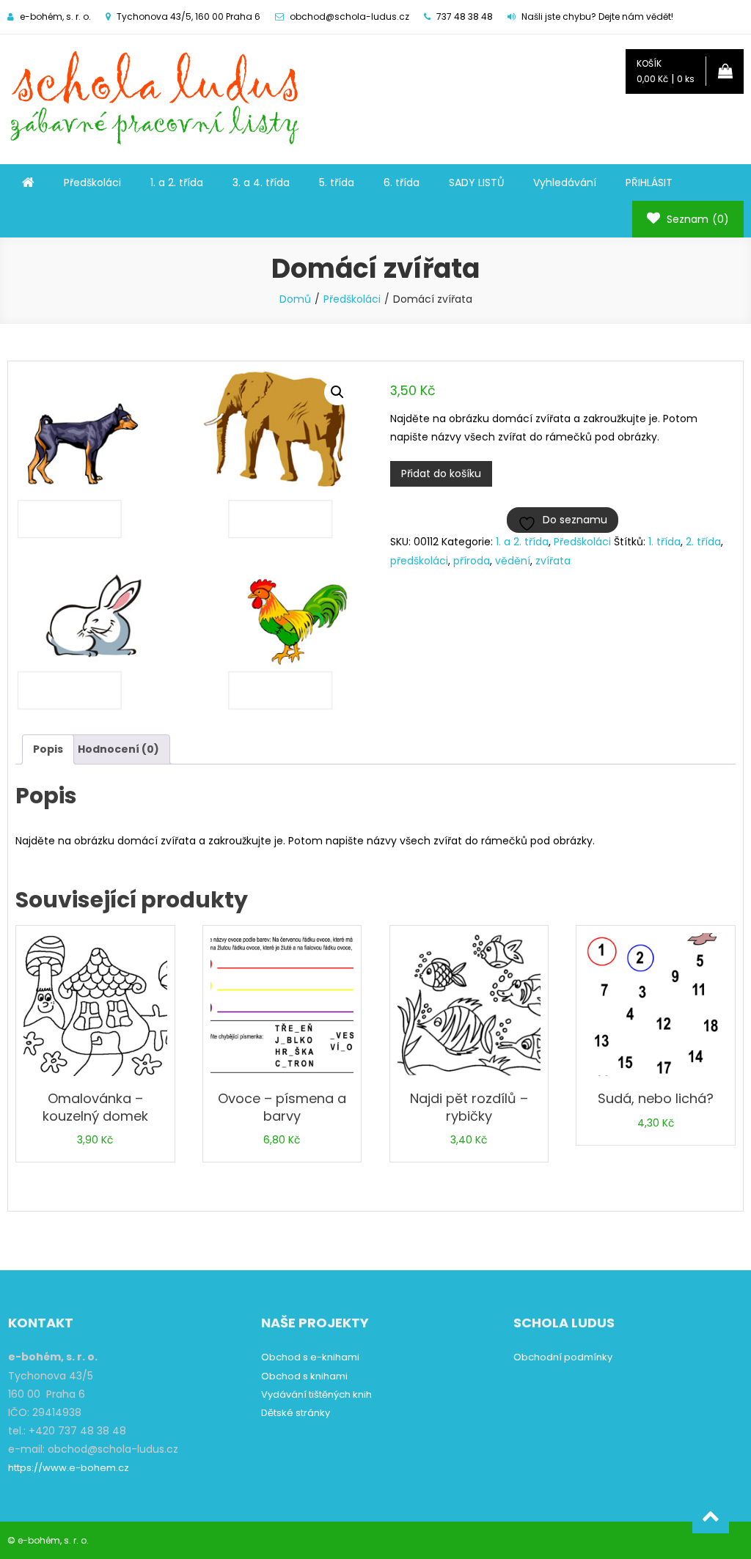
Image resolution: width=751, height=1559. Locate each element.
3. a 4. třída (261, 182)
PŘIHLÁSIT (649, 182)
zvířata (553, 560)
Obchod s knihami (304, 1376)
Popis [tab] (48, 749)
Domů (295, 299)
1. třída (664, 541)
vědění (512, 560)
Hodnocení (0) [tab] (118, 749)
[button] (337, 392)
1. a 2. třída (176, 182)
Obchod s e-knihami (310, 1357)
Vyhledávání (564, 182)
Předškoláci (92, 182)
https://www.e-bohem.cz (68, 1468)
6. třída (402, 182)
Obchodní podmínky (562, 1357)
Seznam (696, 219)
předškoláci (419, 560)
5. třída (336, 182)
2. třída (703, 541)
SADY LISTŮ (476, 182)
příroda (471, 560)
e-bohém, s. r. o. (53, 1540)
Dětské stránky (295, 1413)
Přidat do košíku (441, 473)
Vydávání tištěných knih (316, 1394)
